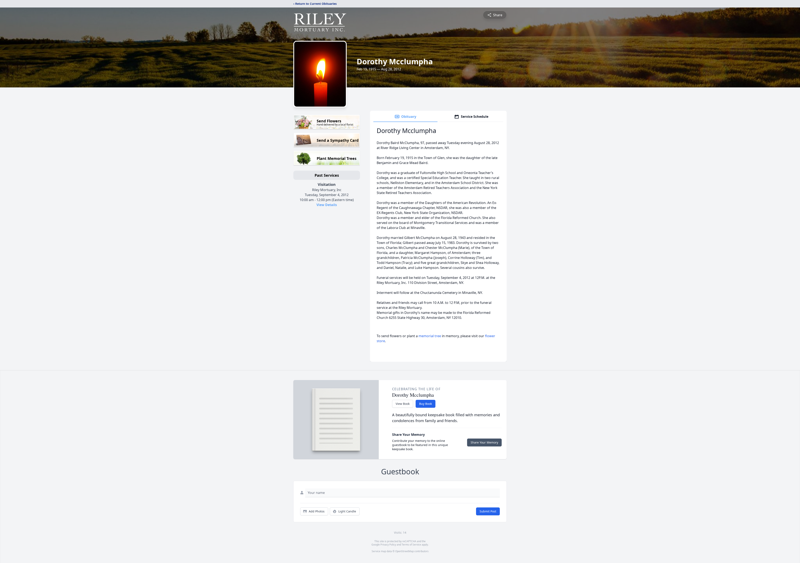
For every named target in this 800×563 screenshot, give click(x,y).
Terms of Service (411, 544)
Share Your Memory (484, 442)
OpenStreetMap (404, 551)
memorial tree (430, 336)
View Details (326, 205)
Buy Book (425, 404)
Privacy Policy (388, 544)
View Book (403, 404)
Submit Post (488, 511)
